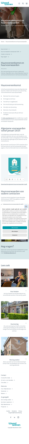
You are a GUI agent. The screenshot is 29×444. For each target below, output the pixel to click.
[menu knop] (26, 3)
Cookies (8, 411)
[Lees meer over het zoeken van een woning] (14, 353)
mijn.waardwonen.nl (8, 118)
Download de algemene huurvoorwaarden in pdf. (14, 184)
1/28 (6, 179)
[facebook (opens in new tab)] (10, 417)
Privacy (20, 411)
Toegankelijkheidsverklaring (15, 412)
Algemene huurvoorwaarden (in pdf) (13, 204)
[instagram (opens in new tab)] (18, 417)
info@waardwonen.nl (10, 253)
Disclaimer (14, 411)
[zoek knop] (23, 3)
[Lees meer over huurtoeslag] (14, 318)
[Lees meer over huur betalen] (14, 284)
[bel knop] (19, 3)
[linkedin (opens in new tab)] (14, 417)
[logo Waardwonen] (7, 3)
